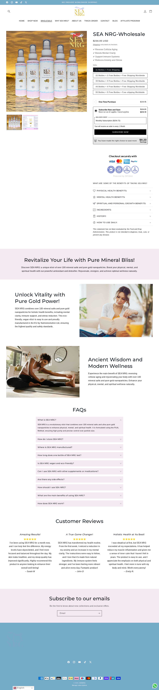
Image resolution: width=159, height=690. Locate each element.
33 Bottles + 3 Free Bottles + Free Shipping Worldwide (120, 81)
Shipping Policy (87, 645)
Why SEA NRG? (50, 645)
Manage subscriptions (79, 685)
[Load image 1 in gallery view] (14, 122)
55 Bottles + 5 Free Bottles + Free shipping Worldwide (120, 92)
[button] (9, 11)
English (20, 688)
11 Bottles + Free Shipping (108, 70)
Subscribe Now (120, 132)
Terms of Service (87, 649)
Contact (46, 640)
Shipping (96, 44)
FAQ (45, 636)
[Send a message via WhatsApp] (155, 686)
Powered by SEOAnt (123, 176)
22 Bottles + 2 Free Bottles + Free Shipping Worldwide (120, 75)
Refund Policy (86, 640)
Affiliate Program (87, 653)
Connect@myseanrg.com (129, 654)
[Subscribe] (99, 613)
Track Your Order (50, 649)
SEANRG (82, 683)
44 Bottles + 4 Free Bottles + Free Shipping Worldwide (120, 87)
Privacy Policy (86, 636)
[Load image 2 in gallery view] (30, 122)
